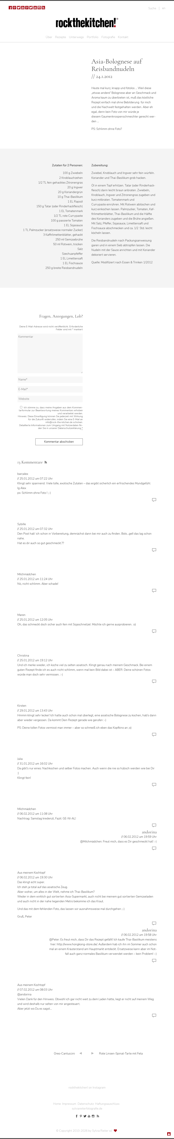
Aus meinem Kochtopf (31, 873)
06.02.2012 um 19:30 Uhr (36, 877)
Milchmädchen (26, 574)
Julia (20, 759)
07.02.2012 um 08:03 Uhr (36, 990)
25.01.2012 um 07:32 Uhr (36, 529)
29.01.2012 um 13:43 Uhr (36, 711)
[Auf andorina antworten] (154, 850)
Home (57, 1104)
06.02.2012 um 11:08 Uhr (36, 814)
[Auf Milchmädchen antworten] (154, 592)
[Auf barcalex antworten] (154, 501)
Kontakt (123, 37)
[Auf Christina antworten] (154, 683)
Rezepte (60, 37)
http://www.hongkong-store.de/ (77, 944)
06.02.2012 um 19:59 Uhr (140, 837)
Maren (21, 615)
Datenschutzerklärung (69, 428)
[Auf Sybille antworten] (154, 552)
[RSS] (43, 7)
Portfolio (92, 37)
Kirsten (21, 706)
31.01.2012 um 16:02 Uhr (36, 764)
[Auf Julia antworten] (154, 786)
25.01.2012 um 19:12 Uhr (36, 660)
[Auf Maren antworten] (154, 633)
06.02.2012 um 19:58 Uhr (140, 935)
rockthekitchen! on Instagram (87, 1088)
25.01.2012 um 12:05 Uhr (36, 620)
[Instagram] (39, 7)
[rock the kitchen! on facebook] (10, 7)
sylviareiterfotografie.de (87, 1109)
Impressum (69, 1104)
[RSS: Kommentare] (45, 461)
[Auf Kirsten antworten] (154, 736)
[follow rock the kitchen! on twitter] (18, 7)
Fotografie (108, 37)
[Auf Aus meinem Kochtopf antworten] (154, 925)
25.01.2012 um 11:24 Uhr (36, 579)
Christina (23, 656)
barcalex (22, 474)
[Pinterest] (14, 7)
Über (49, 37)
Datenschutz (86, 1104)
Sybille (21, 524)
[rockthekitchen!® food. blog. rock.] (87, 25)
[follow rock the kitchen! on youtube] (22, 7)
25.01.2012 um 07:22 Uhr (36, 479)
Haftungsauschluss (107, 1104)
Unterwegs (76, 37)
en (163, 8)
